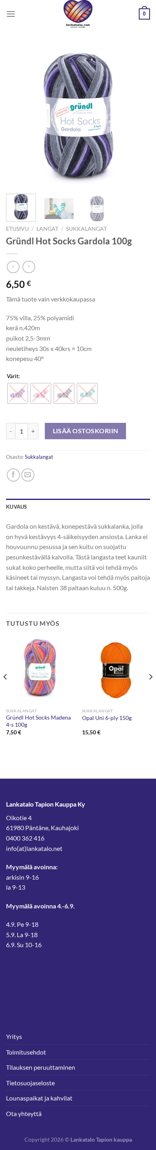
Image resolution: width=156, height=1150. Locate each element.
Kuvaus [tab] (16, 507)
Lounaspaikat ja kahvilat (39, 1098)
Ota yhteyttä (24, 1113)
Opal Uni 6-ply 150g (107, 718)
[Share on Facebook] (13, 475)
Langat (47, 229)
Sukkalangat (86, 229)
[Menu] (11, 14)
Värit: (13, 376)
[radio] (18, 393)
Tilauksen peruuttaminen (40, 1067)
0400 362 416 (25, 838)
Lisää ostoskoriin (85, 430)
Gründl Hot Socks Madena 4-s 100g (38, 721)
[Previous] (19, 115)
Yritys (14, 1036)
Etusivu (17, 229)
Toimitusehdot (26, 1052)
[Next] (137, 115)
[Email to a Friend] (27, 475)
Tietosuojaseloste (30, 1083)
